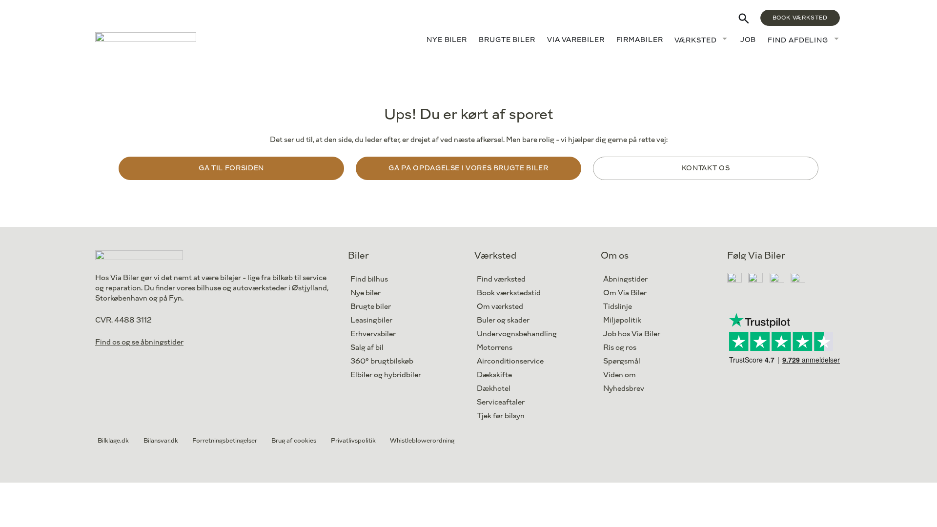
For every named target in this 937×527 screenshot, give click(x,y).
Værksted (695, 40)
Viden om (619, 375)
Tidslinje (617, 307)
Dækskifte (494, 375)
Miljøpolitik (622, 320)
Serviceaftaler (501, 402)
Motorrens (494, 348)
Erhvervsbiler (373, 334)
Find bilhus (369, 279)
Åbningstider (625, 279)
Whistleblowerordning (422, 440)
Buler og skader (503, 320)
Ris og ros (619, 348)
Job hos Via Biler (631, 334)
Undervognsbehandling (517, 334)
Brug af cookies (293, 440)
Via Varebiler (576, 39)
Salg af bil (367, 348)
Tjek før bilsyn (501, 416)
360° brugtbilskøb (381, 361)
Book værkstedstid (509, 293)
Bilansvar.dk (160, 440)
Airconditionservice (510, 361)
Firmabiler (639, 39)
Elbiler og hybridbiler (385, 375)
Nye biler (447, 39)
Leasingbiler (371, 320)
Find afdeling (798, 40)
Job (748, 39)
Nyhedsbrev (623, 389)
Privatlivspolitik (353, 440)
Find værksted (501, 279)
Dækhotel (493, 389)
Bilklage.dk (113, 440)
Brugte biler (507, 39)
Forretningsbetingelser (224, 440)
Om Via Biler (625, 293)
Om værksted (500, 307)
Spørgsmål (621, 361)
